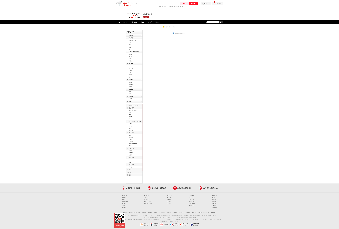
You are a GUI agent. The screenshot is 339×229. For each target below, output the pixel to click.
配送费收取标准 (148, 203)
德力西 (130, 56)
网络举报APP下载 (184, 224)
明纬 (130, 58)
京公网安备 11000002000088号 (131, 215)
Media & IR (213, 212)
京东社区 (181, 212)
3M (129, 66)
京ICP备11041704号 (146, 215)
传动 (130, 101)
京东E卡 (214, 203)
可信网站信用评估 (144, 224)
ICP (154, 215)
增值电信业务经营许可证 (215, 219)
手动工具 (134, 22)
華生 (130, 93)
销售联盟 (175, 212)
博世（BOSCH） (133, 40)
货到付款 (169, 197)
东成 (130, 42)
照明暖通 (131, 89)
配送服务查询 (147, 201)
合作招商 (144, 212)
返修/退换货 (192, 203)
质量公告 (194, 212)
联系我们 (131, 212)
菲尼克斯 (131, 61)
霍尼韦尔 (131, 68)
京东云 (176, 221)
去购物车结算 (218, 3)
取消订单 (191, 205)
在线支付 (169, 199)
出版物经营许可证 (170, 217)
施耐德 (130, 54)
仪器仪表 (157, 22)
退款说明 (191, 201)
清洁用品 (166, 6)
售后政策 (191, 197)
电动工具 (141, 22)
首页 (118, 22)
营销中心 (156, 212)
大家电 (123, 205)
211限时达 (146, 199)
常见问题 (124, 203)
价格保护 (191, 199)
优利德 (130, 86)
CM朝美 (131, 72)
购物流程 (124, 197)
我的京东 (206, 3)
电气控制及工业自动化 (134, 51)
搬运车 (181, 6)
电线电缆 (171, 6)
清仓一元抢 (160, 6)
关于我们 (125, 212)
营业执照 (205, 219)
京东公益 (206, 212)
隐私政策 (200, 212)
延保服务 (214, 201)
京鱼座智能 (214, 207)
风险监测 (188, 212)
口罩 (155, 6)
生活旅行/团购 (125, 201)
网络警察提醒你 (154, 224)
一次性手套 (176, 6)
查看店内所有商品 (134, 105)
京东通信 (214, 205)
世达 (130, 45)
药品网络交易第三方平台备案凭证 (192, 215)
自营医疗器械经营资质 (177, 215)
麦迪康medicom (132, 74)
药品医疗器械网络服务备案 (163, 215)
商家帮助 (150, 212)
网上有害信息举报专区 (174, 224)
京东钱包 (171, 221)
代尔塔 (130, 70)
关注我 (146, 17)
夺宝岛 (213, 197)
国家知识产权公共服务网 (194, 224)
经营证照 (162, 219)
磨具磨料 (131, 96)
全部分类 (125, 22)
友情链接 (169, 212)
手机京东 (163, 212)
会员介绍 (124, 199)
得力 (130, 49)
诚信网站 (164, 224)
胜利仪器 (131, 84)
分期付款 (169, 201)
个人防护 (149, 22)
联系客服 (124, 207)
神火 (130, 91)
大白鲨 (130, 98)
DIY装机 (214, 199)
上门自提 (146, 197)
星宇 (130, 77)
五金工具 (131, 38)
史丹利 (130, 47)
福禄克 (130, 82)
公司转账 (169, 203)
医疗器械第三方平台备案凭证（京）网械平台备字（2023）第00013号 (183, 219)
